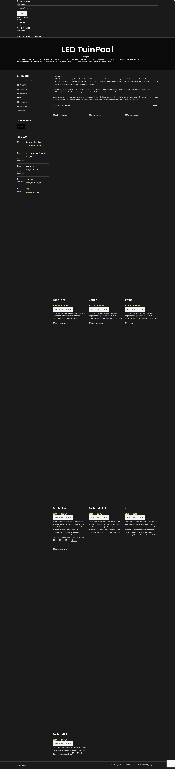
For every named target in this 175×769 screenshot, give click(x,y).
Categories (86, 56)
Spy (27, 189)
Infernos (29, 179)
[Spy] (20, 190)
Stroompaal (21, 110)
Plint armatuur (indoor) (36, 153)
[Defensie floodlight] (20, 145)
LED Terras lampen (23, 94)
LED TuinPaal (22, 98)
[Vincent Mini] (20, 170)
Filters (155, 105)
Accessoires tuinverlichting (27, 81)
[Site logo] (25, 2)
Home (55, 105)
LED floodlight (22, 85)
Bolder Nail (60, 508)
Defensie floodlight (34, 142)
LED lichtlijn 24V (23, 89)
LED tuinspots (22, 102)
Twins (128, 300)
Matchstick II (97, 508)
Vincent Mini (31, 166)
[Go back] (59, 49)
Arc (127, 508)
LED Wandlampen (23, 106)
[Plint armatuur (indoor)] (20, 157)
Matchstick (60, 734)
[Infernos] (20, 181)
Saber (93, 300)
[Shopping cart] (17, 33)
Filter (20, 126)
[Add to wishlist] (56, 295)
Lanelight (59, 300)
